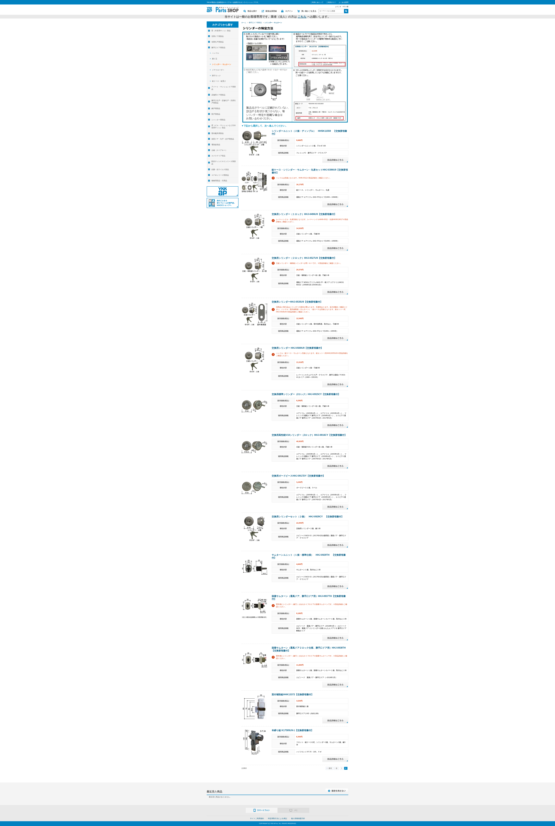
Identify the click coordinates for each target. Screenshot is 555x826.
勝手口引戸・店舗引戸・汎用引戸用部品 (223, 102)
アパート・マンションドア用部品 (223, 88)
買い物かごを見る (308, 11)
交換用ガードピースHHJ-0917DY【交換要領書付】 (298, 476)
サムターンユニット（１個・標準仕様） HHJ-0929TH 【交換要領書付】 (309, 556)
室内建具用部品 (217, 133)
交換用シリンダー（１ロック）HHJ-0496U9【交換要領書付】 (304, 214)
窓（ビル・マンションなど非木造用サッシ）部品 (223, 126)
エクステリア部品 (218, 156)
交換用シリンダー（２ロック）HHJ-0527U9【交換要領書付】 (304, 258)
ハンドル (215, 53)
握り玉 (214, 59)
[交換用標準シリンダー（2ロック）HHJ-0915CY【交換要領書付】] (254, 406)
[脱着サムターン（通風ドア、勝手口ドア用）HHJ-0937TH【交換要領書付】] (254, 608)
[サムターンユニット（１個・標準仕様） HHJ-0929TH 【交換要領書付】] (254, 567)
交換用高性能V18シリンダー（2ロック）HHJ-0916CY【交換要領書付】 (309, 435)
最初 (330, 768)
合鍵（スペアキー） (219, 150)
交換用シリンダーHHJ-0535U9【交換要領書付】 (297, 302)
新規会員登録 (271, 11)
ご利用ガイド (331, 2)
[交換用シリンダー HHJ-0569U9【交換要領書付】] (254, 360)
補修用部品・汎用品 (219, 181)
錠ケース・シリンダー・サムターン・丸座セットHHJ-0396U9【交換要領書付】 (310, 171)
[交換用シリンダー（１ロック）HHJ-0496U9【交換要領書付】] (254, 226)
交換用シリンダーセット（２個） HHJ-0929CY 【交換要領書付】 (308, 516)
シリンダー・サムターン (221, 64)
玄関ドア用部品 (217, 36)
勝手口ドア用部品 (218, 48)
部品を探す (252, 11)
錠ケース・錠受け (219, 81)
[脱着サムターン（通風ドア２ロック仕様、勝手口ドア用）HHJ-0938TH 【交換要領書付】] (254, 660)
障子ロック (216, 76)
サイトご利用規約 (257, 818)
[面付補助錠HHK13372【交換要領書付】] (254, 706)
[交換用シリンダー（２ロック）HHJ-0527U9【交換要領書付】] (254, 270)
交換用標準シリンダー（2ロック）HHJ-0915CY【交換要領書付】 (306, 394)
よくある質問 (343, 2)
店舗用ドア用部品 (218, 95)
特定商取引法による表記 (277, 818)
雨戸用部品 (215, 114)
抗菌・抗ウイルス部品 (220, 169)
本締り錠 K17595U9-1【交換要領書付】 (292, 730)
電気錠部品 (215, 145)
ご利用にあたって (316, 2)
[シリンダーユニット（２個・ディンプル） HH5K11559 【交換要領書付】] (254, 143)
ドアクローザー (218, 70)
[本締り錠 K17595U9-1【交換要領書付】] (254, 742)
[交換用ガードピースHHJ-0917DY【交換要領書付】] (254, 488)
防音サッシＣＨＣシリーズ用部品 (223, 162)
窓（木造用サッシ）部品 (221, 31)
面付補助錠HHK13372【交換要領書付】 (292, 694)
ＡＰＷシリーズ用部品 (220, 175)
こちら (302, 16)
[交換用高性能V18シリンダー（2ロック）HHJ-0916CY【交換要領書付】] (254, 447)
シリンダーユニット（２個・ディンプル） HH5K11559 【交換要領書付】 (309, 132)
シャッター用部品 (218, 120)
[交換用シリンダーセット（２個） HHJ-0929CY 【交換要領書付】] (254, 528)
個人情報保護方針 (298, 818)
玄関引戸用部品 (217, 42)
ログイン (289, 11)
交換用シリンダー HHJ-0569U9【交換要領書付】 (297, 348)
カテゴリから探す (222, 24)
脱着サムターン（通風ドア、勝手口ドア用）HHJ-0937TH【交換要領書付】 (309, 597)
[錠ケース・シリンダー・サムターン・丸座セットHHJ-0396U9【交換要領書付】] (254, 182)
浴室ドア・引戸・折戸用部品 (222, 139)
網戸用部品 (215, 108)
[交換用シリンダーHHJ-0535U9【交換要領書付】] (254, 314)
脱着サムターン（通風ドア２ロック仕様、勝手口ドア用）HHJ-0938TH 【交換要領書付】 (310, 649)
